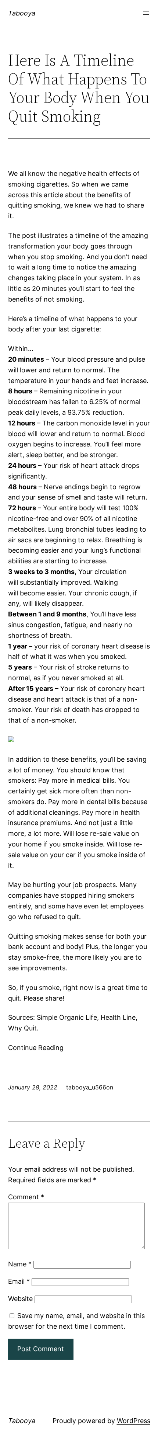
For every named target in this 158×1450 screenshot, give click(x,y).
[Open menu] (145, 13)
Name (20, 1264)
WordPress (133, 1421)
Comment (26, 1197)
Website (20, 1299)
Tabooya (21, 13)
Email (19, 1281)
